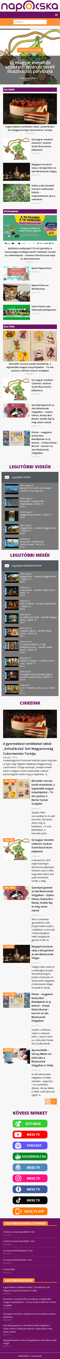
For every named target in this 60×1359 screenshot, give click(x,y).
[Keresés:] (30, 21)
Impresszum (36, 1356)
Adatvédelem (24, 1356)
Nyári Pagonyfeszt (42, 268)
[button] (55, 14)
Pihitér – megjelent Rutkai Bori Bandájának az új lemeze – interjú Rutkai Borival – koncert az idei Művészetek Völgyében (44, 442)
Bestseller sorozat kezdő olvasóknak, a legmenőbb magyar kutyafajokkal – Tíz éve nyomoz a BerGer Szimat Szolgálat (30, 367)
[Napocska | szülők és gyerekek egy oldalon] (30, 6)
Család (23, 50)
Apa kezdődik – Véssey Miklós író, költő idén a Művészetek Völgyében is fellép (42, 1058)
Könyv (8, 1050)
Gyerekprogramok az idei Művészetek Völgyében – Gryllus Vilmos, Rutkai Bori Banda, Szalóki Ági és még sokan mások (43, 899)
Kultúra (35, 50)
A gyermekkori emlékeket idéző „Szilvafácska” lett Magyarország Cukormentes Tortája (28, 748)
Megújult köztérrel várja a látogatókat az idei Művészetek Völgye (44, 168)
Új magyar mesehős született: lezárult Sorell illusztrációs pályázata (30, 67)
